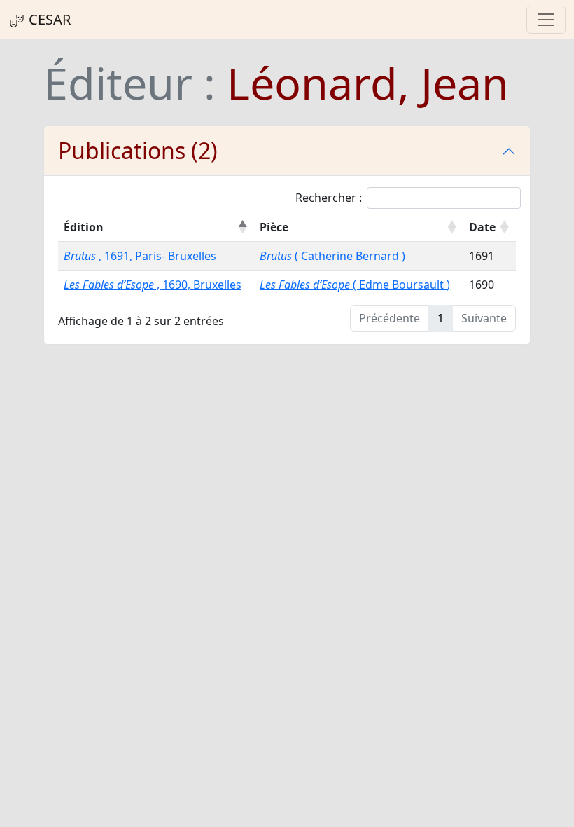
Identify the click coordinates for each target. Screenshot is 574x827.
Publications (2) (138, 150)
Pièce (274, 227)
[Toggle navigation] (546, 20)
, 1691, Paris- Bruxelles (140, 256)
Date (482, 227)
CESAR (48, 19)
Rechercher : (328, 197)
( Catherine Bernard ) (332, 256)
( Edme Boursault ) (355, 284)
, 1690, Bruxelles (152, 284)
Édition (84, 227)
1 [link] (441, 318)
